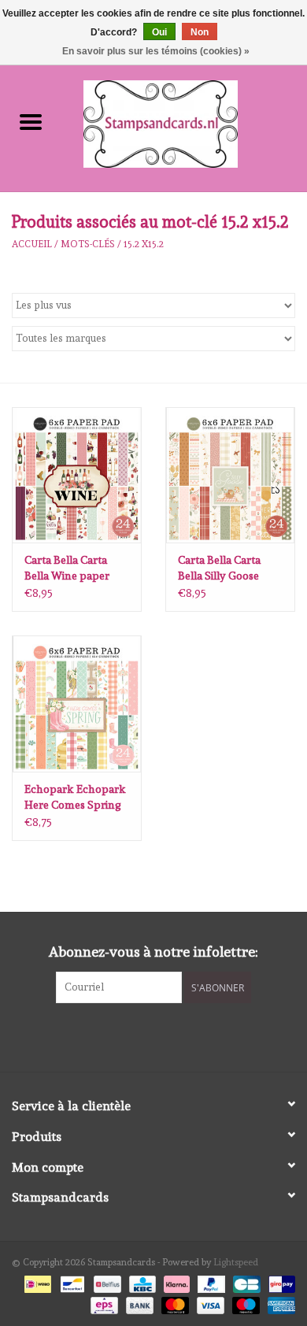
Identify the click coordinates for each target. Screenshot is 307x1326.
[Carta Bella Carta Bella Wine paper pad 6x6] (77, 475)
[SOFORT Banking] (175, 1281)
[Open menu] (30, 121)
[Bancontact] (71, 1281)
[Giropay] (279, 1281)
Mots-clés (88, 244)
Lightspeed (235, 1262)
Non (199, 32)
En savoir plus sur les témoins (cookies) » (156, 51)
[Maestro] (244, 1302)
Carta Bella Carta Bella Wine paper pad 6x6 (66, 568)
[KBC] (141, 1281)
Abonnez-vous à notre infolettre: (153, 951)
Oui (159, 32)
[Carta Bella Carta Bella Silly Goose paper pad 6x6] (230, 475)
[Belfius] (105, 1281)
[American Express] (278, 1302)
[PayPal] (209, 1281)
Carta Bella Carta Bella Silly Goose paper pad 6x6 (219, 568)
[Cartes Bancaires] (244, 1281)
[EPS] (102, 1302)
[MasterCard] (173, 1302)
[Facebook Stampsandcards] (140, 1035)
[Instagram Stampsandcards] (167, 1035)
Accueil (32, 244)
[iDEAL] (36, 1281)
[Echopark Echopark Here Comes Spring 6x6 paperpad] (77, 703)
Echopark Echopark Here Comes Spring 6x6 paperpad (75, 798)
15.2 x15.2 (144, 244)
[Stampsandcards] (184, 121)
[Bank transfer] (138, 1302)
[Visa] (209, 1302)
